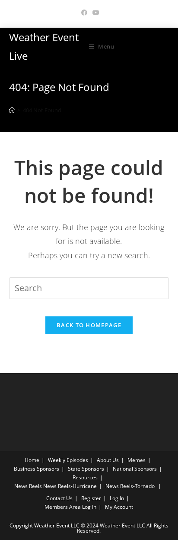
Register (91, 498)
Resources (85, 477)
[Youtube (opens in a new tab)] (94, 12)
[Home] (12, 110)
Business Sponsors (36, 468)
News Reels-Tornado (130, 486)
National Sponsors (135, 468)
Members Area (62, 507)
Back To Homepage (89, 325)
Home (32, 460)
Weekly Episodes (68, 460)
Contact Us (59, 498)
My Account (119, 507)
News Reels (28, 486)
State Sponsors (86, 468)
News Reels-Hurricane (70, 486)
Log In (117, 498)
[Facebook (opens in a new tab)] (84, 12)
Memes (136, 460)
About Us (108, 460)
